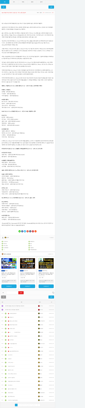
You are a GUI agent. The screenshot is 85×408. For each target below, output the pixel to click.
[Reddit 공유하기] (35, 231)
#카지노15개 (4, 280)
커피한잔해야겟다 (33, 249)
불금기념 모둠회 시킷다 (12, 388)
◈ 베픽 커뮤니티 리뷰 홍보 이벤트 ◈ (12, 309)
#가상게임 (6, 281)
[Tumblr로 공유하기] (30, 231)
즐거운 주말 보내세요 (13, 324)
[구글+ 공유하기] (27, 231)
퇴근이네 (5, 243)
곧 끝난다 (9, 358)
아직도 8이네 (10, 362)
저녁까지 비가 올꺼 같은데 (13, 400)
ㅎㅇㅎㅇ (11, 347)
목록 (3, 7)
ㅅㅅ (4, 249)
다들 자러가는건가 (11, 366)
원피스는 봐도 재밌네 (13, 321)
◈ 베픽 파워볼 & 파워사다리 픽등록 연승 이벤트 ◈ (14, 305)
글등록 (51, 7)
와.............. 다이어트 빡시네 (15, 332)
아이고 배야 (5, 245)
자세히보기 (9, 286)
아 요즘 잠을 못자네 (13, 343)
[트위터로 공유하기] (25, 231)
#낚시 (12, 280)
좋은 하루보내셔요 (11, 396)
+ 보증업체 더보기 (50, 254)
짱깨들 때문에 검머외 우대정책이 (14, 381)
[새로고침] (53, 292)
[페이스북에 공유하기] (22, 231)
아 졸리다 (32, 247)
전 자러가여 (5, 241)
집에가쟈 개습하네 (11, 377)
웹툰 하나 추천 (10, 370)
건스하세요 (12, 339)
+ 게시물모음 (51, 237)
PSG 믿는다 (10, 385)
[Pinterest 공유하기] (33, 231)
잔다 (31, 243)
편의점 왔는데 (10, 392)
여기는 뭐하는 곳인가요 (12, 373)
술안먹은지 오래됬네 (13, 336)
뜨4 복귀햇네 (5, 247)
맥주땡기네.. (32, 241)
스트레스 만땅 (12, 328)
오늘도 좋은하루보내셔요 (14, 351)
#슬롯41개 (9, 280)
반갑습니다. (12, 317)
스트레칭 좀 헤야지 (13, 313)
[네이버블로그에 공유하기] (19, 231)
